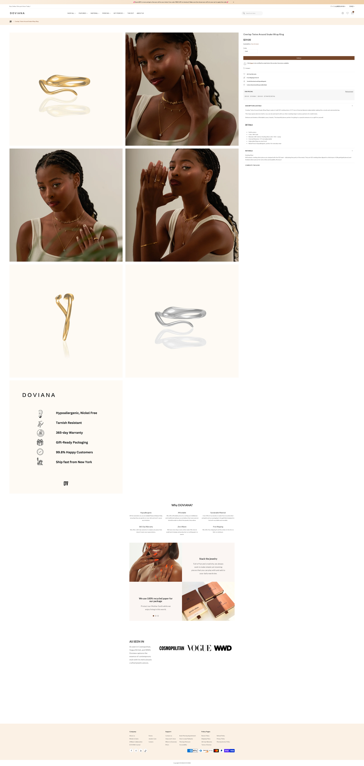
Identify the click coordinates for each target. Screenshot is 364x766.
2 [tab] (155, 616)
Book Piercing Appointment (187, 736)
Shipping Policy (205, 739)
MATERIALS (249, 150)
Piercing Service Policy (223, 742)
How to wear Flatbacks (186, 739)
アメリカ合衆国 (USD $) (337, 6)
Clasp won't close (170, 739)
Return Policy (205, 736)
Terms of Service (206, 745)
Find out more (349, 91)
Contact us (168, 736)
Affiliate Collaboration (135, 742)
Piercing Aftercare (184, 742)
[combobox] (252, 13)
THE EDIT (130, 13)
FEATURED (82, 13)
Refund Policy (221, 736)
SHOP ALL (70, 13)
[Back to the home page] (10, 22)
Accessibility (183, 745)
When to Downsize (171, 742)
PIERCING (105, 13)
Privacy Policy (221, 739)
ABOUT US (140, 13)
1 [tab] (153, 616)
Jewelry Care (152, 739)
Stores (151, 736)
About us (132, 736)
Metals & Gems (133, 739)
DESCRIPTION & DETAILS (253, 105)
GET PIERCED (118, 13)
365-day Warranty (206, 742)
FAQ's (167, 745)
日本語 (351, 6)
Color (245, 48)
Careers (151, 742)
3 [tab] (158, 616)
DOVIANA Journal (134, 745)
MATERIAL (94, 13)
